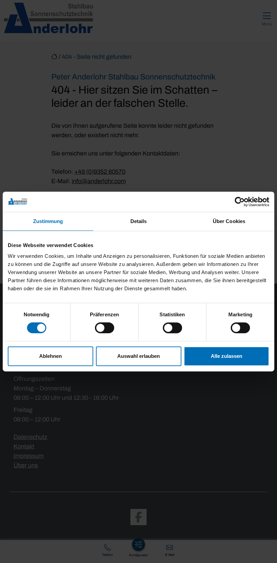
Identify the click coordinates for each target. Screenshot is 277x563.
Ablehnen (50, 356)
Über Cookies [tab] (229, 221)
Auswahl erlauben (138, 356)
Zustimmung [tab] (48, 221)
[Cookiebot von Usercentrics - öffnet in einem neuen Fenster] (239, 202)
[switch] (104, 327)
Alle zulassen (226, 356)
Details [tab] (138, 221)
